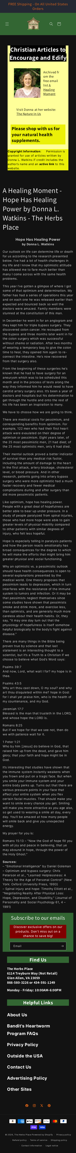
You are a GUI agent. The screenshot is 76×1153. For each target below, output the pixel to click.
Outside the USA (25, 1055)
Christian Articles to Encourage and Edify (38, 53)
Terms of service (38, 1140)
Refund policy (19, 1140)
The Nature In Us (28, 114)
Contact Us (19, 1067)
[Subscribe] (62, 946)
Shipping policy (59, 1140)
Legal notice (52, 1145)
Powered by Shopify (42, 1134)
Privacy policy (63, 1134)
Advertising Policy (27, 1078)
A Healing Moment (49, 89)
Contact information (31, 1145)
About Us (17, 1014)
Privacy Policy (22, 1044)
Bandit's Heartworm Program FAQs (28, 1029)
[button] (7, 24)
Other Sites (19, 1089)
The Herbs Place (22, 1134)
